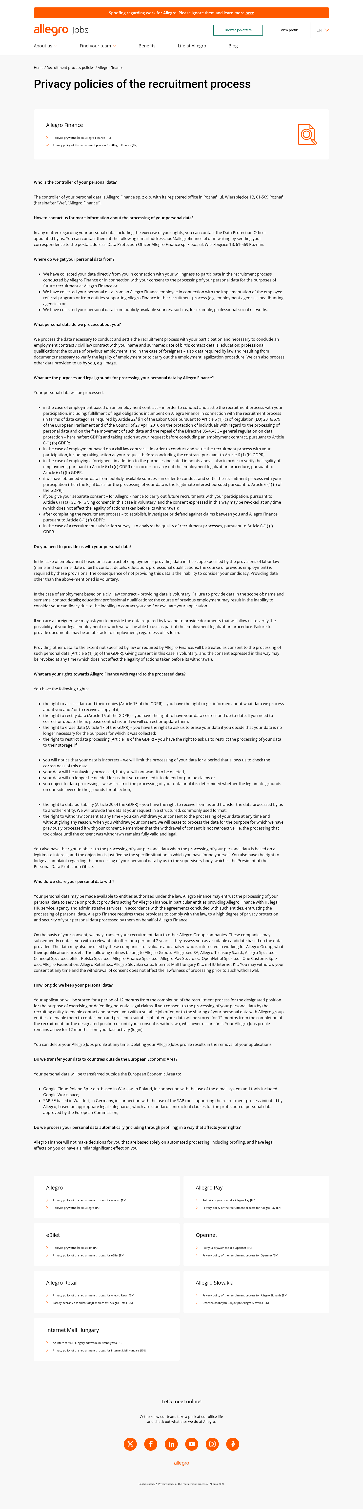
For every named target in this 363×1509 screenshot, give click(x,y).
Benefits (147, 46)
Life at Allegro (192, 46)
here (249, 13)
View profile (290, 30)
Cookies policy (147, 1484)
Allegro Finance (110, 67)
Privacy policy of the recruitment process (182, 1484)
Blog (233, 46)
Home (38, 67)
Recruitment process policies (71, 67)
